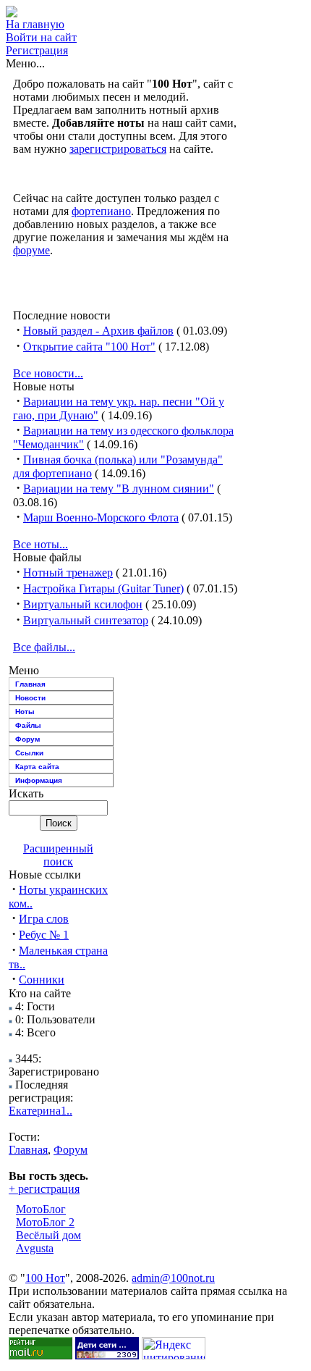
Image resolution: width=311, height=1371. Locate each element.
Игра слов (44, 919)
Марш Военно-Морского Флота (101, 517)
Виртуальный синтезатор (85, 620)
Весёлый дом (48, 1235)
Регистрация (37, 50)
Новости (30, 698)
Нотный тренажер (68, 572)
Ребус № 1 (44, 934)
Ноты (25, 712)
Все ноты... (40, 544)
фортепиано (101, 211)
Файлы (28, 725)
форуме (31, 250)
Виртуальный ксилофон (82, 604)
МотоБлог (41, 1209)
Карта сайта (37, 767)
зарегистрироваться (117, 149)
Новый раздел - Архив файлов (98, 330)
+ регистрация (44, 1189)
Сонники (41, 979)
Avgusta (35, 1248)
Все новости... (48, 373)
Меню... (25, 63)
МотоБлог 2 (45, 1222)
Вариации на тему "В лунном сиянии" (118, 488)
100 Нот (45, 1278)
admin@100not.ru (173, 1278)
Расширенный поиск (58, 855)
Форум (27, 739)
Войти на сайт (41, 37)
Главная (30, 684)
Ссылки (29, 753)
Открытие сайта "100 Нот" (89, 346)
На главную (35, 24)
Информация (38, 780)
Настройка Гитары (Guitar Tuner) (103, 588)
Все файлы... (44, 647)
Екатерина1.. (40, 1110)
